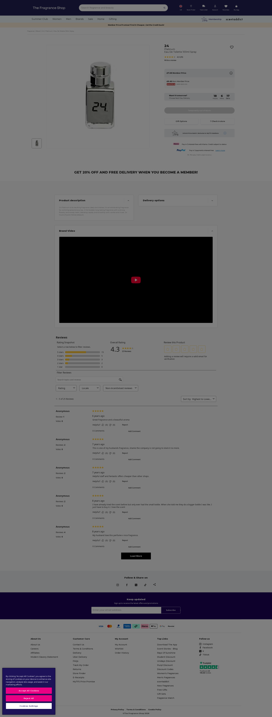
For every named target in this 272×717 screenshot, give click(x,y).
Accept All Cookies (29, 691)
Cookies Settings (29, 706)
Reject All (29, 698)
